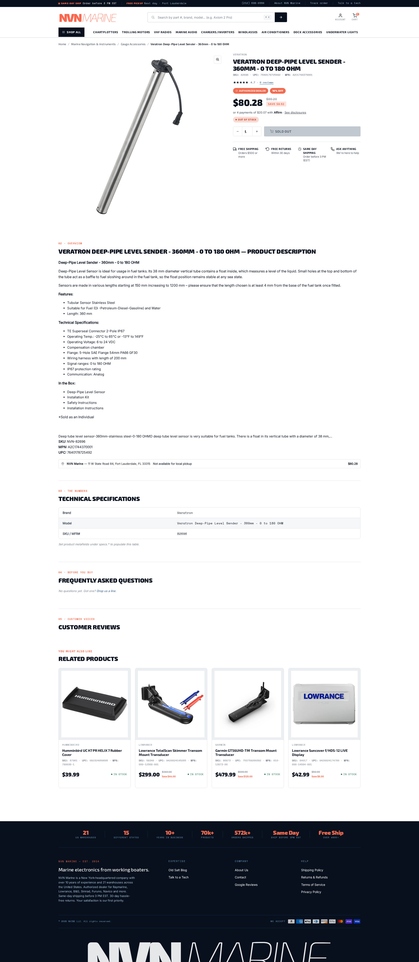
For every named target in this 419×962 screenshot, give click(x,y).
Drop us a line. (106, 591)
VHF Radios (163, 32)
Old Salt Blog (177, 870)
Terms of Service (313, 884)
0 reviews (266, 82)
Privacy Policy (311, 892)
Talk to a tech (349, 3)
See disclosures (295, 112)
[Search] (281, 17)
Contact (240, 877)
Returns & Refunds (314, 877)
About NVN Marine (287, 3)
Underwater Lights (342, 32)
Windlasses (248, 32)
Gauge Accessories (133, 44)
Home (62, 44)
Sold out (283, 131)
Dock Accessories (308, 32)
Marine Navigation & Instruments (93, 44)
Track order (319, 3)
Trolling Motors (136, 32)
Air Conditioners (275, 32)
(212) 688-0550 (253, 3)
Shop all (74, 32)
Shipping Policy (312, 870)
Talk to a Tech (178, 877)
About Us (241, 870)
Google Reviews (246, 884)
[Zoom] (217, 60)
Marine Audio (186, 32)
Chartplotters (105, 32)
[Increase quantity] (256, 131)
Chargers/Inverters (217, 32)
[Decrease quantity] (237, 131)
